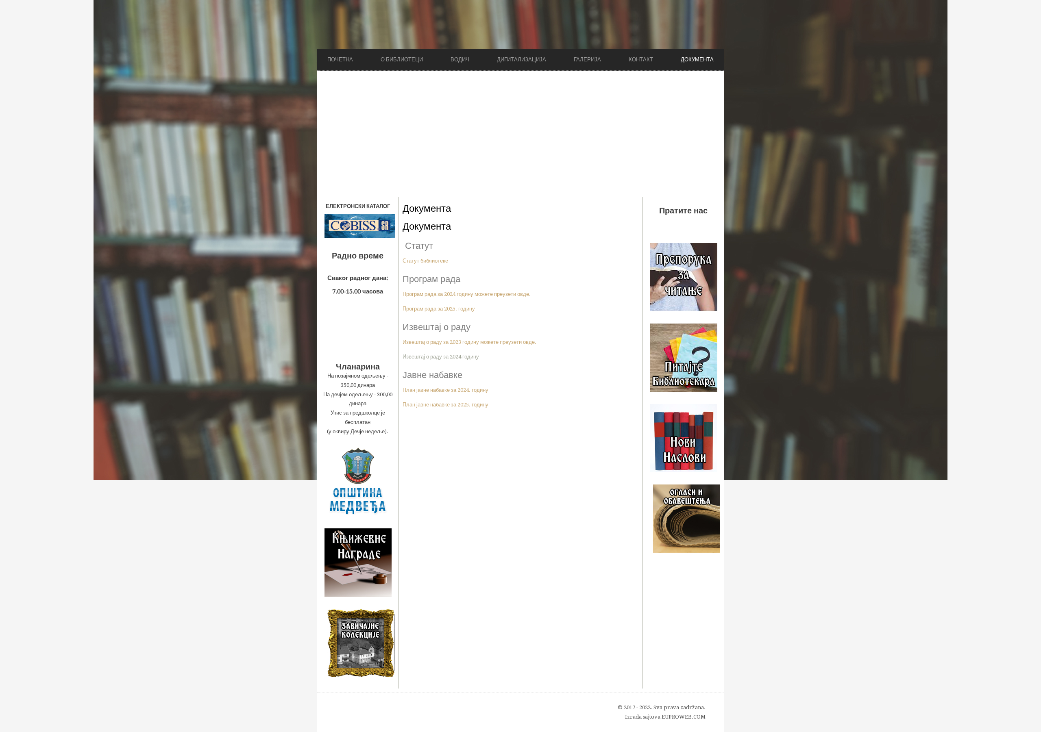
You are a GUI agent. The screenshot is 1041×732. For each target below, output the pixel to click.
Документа (697, 59)
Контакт (641, 59)
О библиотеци (402, 59)
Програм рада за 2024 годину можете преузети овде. (467, 294)
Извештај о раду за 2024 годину (441, 357)
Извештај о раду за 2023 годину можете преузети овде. (469, 342)
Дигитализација (521, 59)
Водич (460, 59)
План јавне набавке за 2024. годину (445, 390)
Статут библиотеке (425, 261)
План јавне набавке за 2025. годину (445, 405)
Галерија (587, 59)
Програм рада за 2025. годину (439, 309)
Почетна (340, 59)
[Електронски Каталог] (357, 226)
